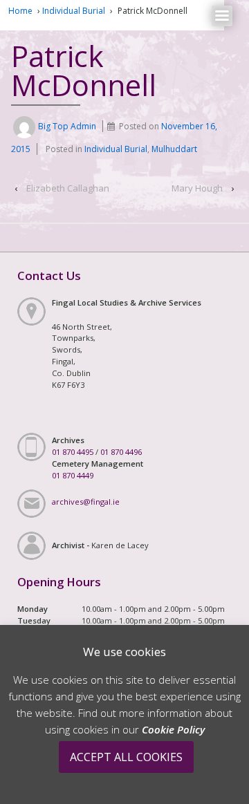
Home (20, 11)
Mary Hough (197, 188)
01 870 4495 (72, 452)
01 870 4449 (72, 475)
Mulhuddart (174, 149)
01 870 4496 (121, 452)
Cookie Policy (173, 729)
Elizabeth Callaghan (67, 188)
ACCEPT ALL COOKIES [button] (126, 757)
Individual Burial (73, 11)
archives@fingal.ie (86, 501)
